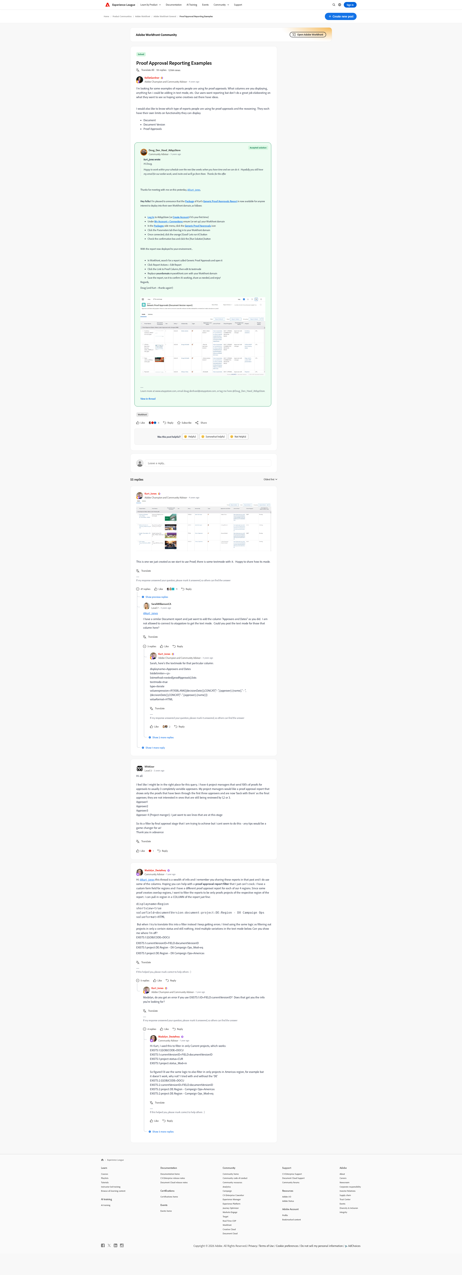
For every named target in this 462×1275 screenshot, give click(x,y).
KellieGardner (152, 77)
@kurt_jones (193, 189)
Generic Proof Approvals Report (220, 201)
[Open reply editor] (203, 463)
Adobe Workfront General (165, 16)
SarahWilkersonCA (161, 603)
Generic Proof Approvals (198, 225)
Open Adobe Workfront (310, 34)
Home (106, 16)
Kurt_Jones (151, 493)
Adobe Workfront (142, 16)
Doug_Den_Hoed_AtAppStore (164, 150)
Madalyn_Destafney (155, 870)
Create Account (181, 217)
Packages (159, 225)
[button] (341, 16)
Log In (151, 217)
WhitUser (149, 766)
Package (189, 201)
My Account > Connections (168, 221)
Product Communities (122, 16)
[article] (202, 542)
